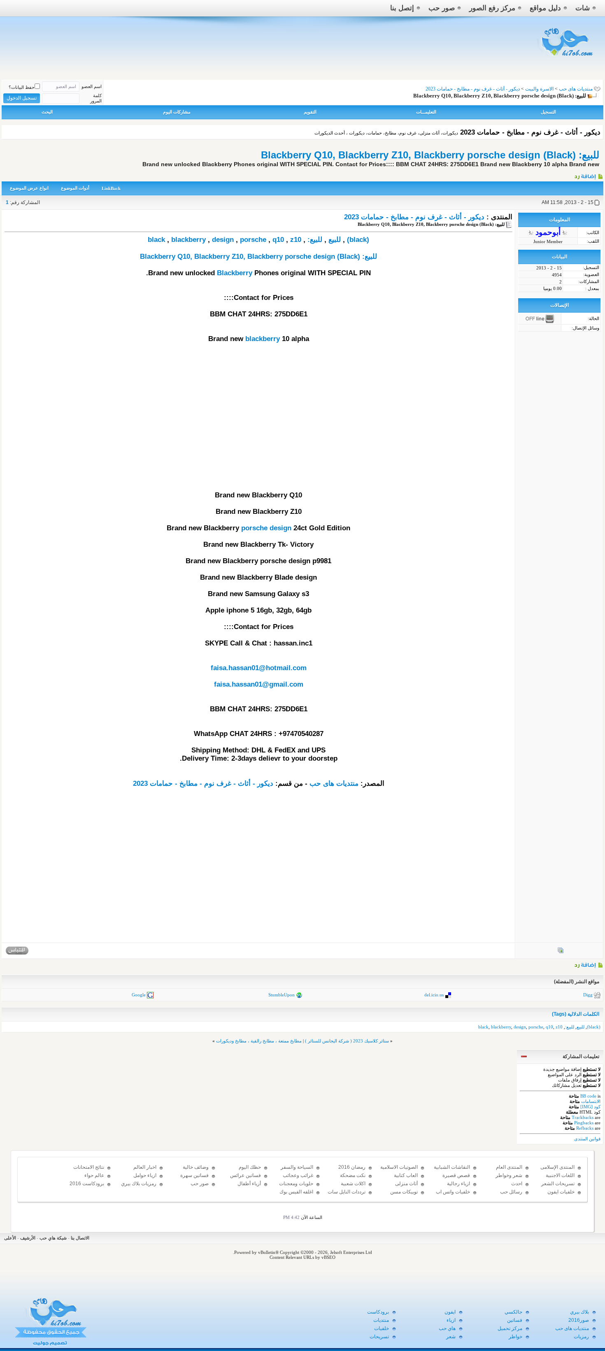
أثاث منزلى (406, 1183)
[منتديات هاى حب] (565, 58)
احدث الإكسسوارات (508, 1187)
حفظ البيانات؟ (22, 87)
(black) (358, 240)
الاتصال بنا (80, 1237)
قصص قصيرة (456, 1175)
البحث (47, 111)
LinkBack (111, 188)
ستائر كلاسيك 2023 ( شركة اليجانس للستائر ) (347, 1040)
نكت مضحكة (352, 1175)
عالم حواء (94, 1175)
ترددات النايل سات (346, 1192)
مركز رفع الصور (492, 8)
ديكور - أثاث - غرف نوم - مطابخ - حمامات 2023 (414, 217)
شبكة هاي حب (53, 1237)
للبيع (334, 240)
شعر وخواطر (509, 1175)
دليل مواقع (545, 8)
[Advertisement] (258, 425)
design (223, 240)
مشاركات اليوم (177, 111)
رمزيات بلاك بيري (138, 1183)
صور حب (441, 8)
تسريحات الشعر (558, 1183)
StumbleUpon (281, 994)
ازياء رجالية (458, 1183)
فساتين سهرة (194, 1175)
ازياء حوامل (144, 1175)
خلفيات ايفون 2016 (561, 1195)
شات (582, 8)
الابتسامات (590, 1101)
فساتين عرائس (245, 1175)
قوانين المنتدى (587, 1138)
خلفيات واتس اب (453, 1192)
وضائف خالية (196, 1167)
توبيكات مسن (404, 1192)
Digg (588, 994)
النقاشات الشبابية (452, 1167)
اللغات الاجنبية (560, 1175)
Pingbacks (583, 1122)
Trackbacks (582, 1117)
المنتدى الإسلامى (557, 1167)
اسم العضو (91, 86)
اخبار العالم (144, 1167)
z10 (295, 240)
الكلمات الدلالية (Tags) (575, 1014)
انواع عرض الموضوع (29, 188)
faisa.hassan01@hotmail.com (259, 668)
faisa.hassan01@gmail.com (258, 684)
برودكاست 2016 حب (87, 1187)
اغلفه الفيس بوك (296, 1192)
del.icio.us (434, 994)
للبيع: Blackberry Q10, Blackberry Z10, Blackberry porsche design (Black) (430, 154)
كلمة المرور (96, 98)
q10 (278, 240)
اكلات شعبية (353, 1183)
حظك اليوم (250, 1167)
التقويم (310, 111)
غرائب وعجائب (298, 1175)
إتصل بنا (402, 8)
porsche (253, 240)
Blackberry (234, 273)
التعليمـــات (426, 111)
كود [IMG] (590, 1106)
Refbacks (584, 1128)
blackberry (188, 240)
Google (139, 994)
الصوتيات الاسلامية (399, 1167)
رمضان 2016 (351, 1167)
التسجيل (548, 111)
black (156, 240)
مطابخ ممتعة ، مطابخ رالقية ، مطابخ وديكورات (259, 1040)
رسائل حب (511, 1192)
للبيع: (314, 240)
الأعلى (10, 1237)
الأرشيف (27, 1237)
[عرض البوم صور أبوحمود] (560, 952)
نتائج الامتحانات (88, 1167)
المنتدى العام (509, 1167)
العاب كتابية (406, 1175)
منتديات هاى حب (576, 89)
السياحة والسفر (297, 1167)
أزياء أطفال (249, 1183)
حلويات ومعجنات (296, 1183)
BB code (588, 1095)
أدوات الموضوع (75, 188)
